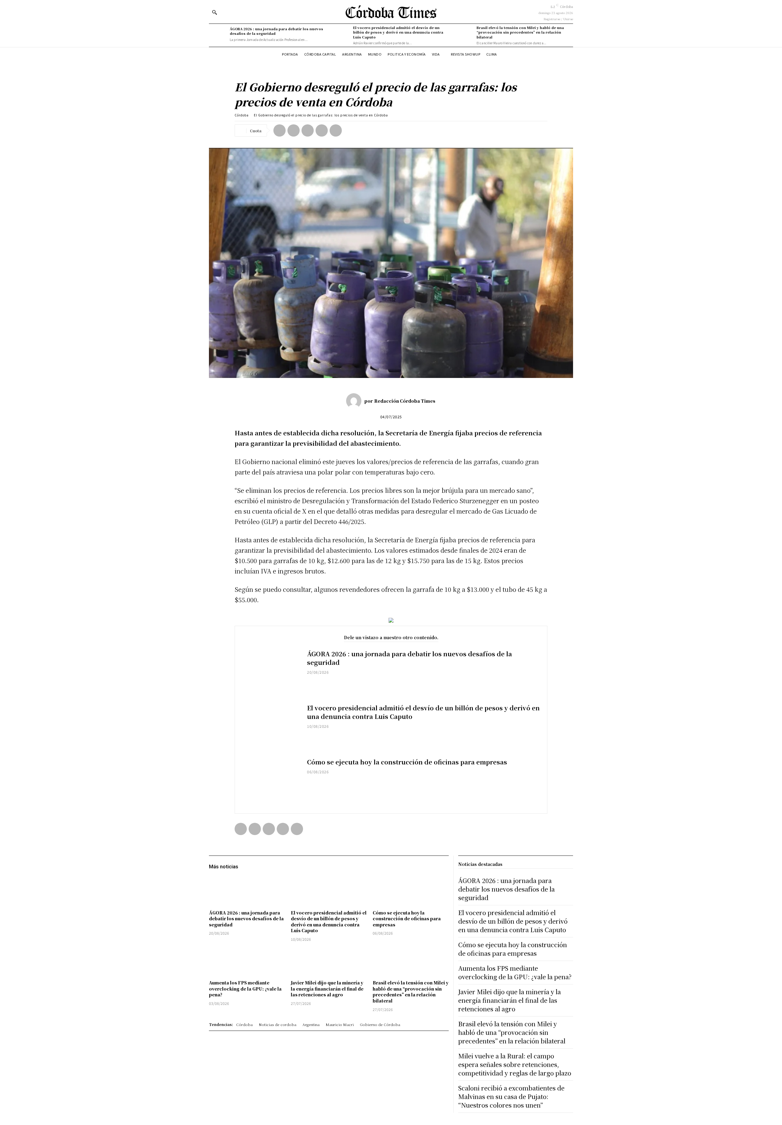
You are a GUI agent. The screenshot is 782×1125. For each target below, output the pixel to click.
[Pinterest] (307, 130)
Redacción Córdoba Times (404, 401)
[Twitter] (293, 130)
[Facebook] (279, 130)
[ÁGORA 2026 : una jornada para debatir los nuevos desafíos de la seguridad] (218, 34)
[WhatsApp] (322, 130)
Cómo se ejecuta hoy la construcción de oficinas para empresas (407, 761)
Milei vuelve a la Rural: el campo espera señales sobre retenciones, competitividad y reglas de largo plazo (514, 1064)
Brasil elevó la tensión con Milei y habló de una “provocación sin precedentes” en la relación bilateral (520, 32)
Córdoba (242, 115)
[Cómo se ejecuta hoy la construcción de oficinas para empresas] (271, 782)
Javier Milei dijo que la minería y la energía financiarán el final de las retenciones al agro (327, 989)
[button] (214, 12)
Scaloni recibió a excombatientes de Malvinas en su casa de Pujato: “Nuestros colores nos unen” (511, 1096)
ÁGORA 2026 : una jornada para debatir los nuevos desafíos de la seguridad (276, 31)
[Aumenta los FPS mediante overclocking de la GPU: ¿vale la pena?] (247, 962)
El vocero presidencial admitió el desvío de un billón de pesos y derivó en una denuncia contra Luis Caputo (398, 32)
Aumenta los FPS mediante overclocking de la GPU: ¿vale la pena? (245, 989)
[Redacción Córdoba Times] (355, 401)
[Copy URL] (336, 130)
